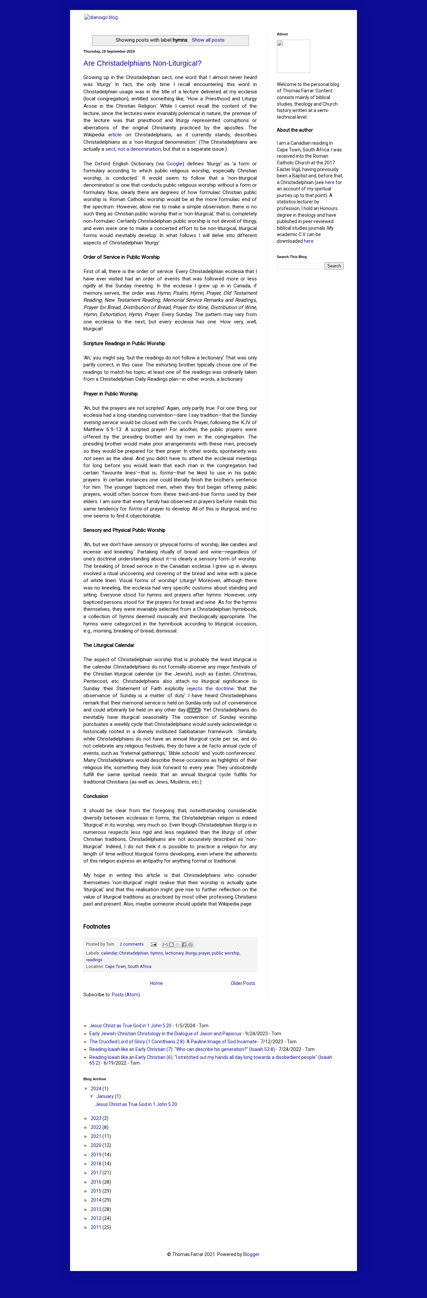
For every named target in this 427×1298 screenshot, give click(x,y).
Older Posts (243, 983)
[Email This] (165, 944)
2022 (96, 1127)
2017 (96, 1172)
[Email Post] (153, 944)
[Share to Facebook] (184, 944)
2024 (96, 1088)
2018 (96, 1163)
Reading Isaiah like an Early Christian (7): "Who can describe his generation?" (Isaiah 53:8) (182, 1049)
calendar (109, 953)
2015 (96, 1191)
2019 (96, 1154)
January (105, 1096)
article (115, 135)
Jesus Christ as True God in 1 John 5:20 (130, 1025)
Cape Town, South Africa (128, 966)
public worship (226, 953)
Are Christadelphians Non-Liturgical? (142, 63)
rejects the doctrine (210, 689)
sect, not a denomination (133, 149)
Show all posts (208, 40)
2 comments (132, 944)
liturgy (190, 953)
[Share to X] (177, 944)
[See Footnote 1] (193, 710)
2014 (96, 1200)
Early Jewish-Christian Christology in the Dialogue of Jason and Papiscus (165, 1033)
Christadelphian (133, 953)
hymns (156, 953)
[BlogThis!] (171, 944)
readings (94, 959)
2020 (96, 1145)
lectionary (174, 953)
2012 (96, 1218)
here (330, 182)
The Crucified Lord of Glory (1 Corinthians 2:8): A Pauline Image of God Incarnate (173, 1041)
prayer (204, 953)
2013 (96, 1209)
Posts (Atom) (126, 994)
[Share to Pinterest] (190, 944)
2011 (96, 1227)
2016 (96, 1182)
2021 (96, 1136)
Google (174, 164)
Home (156, 983)
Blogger (251, 1254)
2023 (96, 1118)
